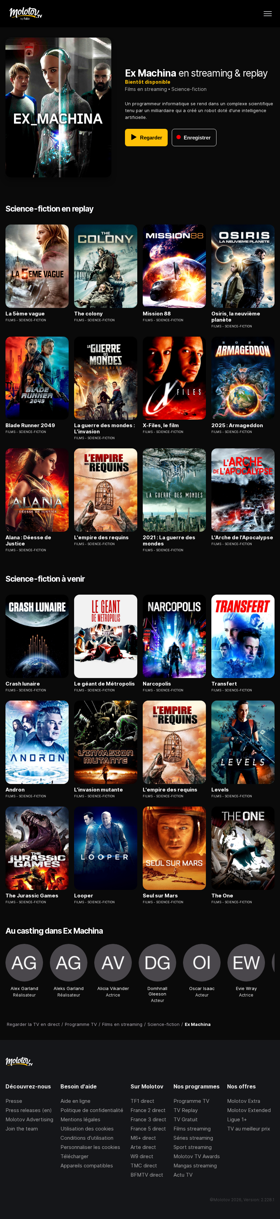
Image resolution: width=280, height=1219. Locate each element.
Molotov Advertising (29, 1119)
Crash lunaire (22, 684)
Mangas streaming (195, 1165)
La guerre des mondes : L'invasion (104, 428)
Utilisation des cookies (87, 1128)
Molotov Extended (249, 1110)
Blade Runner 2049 (30, 425)
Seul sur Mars (160, 896)
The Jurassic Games (31, 896)
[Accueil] (25, 14)
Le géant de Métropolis (104, 684)
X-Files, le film (161, 425)
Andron (15, 790)
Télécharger (74, 1156)
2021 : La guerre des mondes (169, 540)
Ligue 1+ (237, 1119)
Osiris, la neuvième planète (235, 317)
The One (222, 896)
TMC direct (143, 1165)
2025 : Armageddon (237, 425)
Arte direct (143, 1147)
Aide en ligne (75, 1101)
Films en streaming (146, 89)
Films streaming (192, 1128)
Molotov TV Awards (196, 1156)
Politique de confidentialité (91, 1110)
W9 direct (141, 1156)
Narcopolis (157, 684)
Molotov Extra (243, 1101)
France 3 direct (148, 1119)
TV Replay (185, 1110)
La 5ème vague (25, 314)
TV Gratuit (185, 1119)
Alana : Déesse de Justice (28, 540)
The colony (88, 314)
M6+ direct (143, 1138)
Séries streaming (193, 1138)
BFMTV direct (146, 1174)
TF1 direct (142, 1101)
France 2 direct (148, 1110)
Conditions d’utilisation (86, 1138)
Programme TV (191, 1101)
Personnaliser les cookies (90, 1147)
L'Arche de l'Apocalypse (242, 537)
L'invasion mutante (98, 790)
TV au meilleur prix (248, 1128)
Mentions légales (80, 1119)
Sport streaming (192, 1147)
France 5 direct (148, 1128)
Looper (83, 896)
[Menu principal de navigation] (268, 14)
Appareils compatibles (86, 1165)
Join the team (21, 1128)
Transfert (224, 684)
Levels (220, 790)
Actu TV (183, 1174)
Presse (13, 1101)
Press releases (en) (28, 1110)
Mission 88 (157, 314)
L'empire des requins (101, 537)
